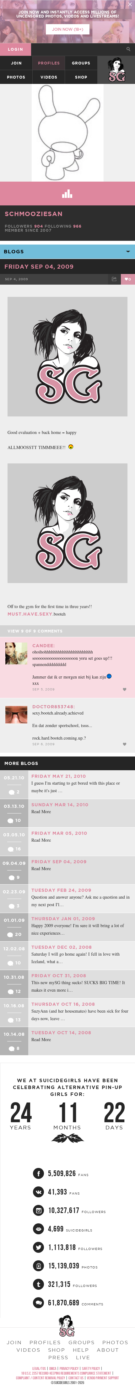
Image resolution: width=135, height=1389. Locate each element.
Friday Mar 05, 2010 (59, 833)
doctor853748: (53, 706)
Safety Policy (91, 1368)
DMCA (52, 1368)
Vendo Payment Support (103, 1378)
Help (81, 1350)
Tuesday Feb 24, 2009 (61, 890)
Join (16, 63)
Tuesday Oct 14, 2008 (61, 1032)
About (108, 1350)
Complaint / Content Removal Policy (40, 1378)
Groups (81, 63)
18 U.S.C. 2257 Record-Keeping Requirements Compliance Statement (66, 1373)
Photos (16, 77)
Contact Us (76, 1378)
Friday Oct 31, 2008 (58, 975)
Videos (48, 77)
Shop (81, 77)
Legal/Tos (39, 1368)
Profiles (49, 63)
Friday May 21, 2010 (58, 776)
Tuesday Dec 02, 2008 (61, 947)
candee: (43, 645)
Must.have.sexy (30, 614)
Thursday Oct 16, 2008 (63, 1004)
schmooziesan (34, 213)
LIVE (83, 1357)
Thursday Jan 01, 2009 (63, 918)
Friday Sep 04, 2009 (39, 266)
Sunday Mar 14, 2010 (60, 804)
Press (58, 1357)
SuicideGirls (116, 63)
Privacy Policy (69, 1368)
